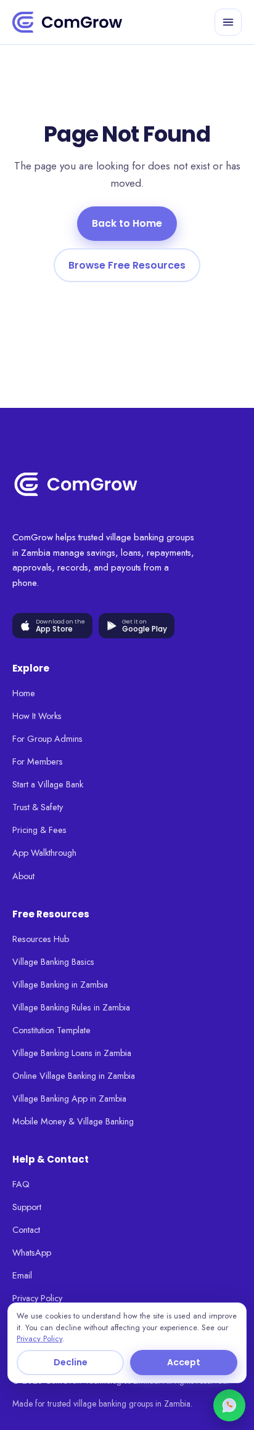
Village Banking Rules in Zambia (71, 1007)
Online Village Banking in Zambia (73, 1076)
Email (22, 1275)
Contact (26, 1230)
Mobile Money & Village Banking (73, 1121)
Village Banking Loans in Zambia (71, 1053)
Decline (71, 1362)
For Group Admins (47, 739)
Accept (183, 1362)
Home (23, 693)
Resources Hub (40, 939)
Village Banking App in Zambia (69, 1098)
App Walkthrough (44, 853)
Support (26, 1207)
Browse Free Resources (127, 265)
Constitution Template (51, 1030)
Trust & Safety (37, 807)
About (23, 876)
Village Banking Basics (53, 962)
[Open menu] (228, 22)
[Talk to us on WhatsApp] (229, 1405)
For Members (37, 761)
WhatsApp (31, 1252)
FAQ (21, 1184)
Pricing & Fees (39, 830)
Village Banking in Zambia (60, 984)
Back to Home (127, 223)
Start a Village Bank (47, 784)
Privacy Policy (37, 1298)
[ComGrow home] (67, 22)
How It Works (37, 716)
